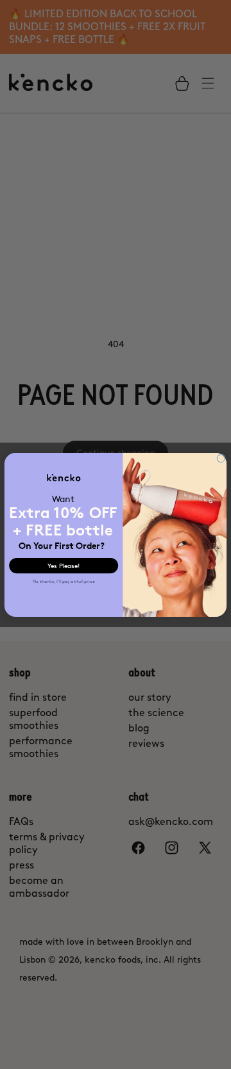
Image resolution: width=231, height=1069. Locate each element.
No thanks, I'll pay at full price (64, 580)
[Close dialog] (221, 458)
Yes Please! (63, 565)
